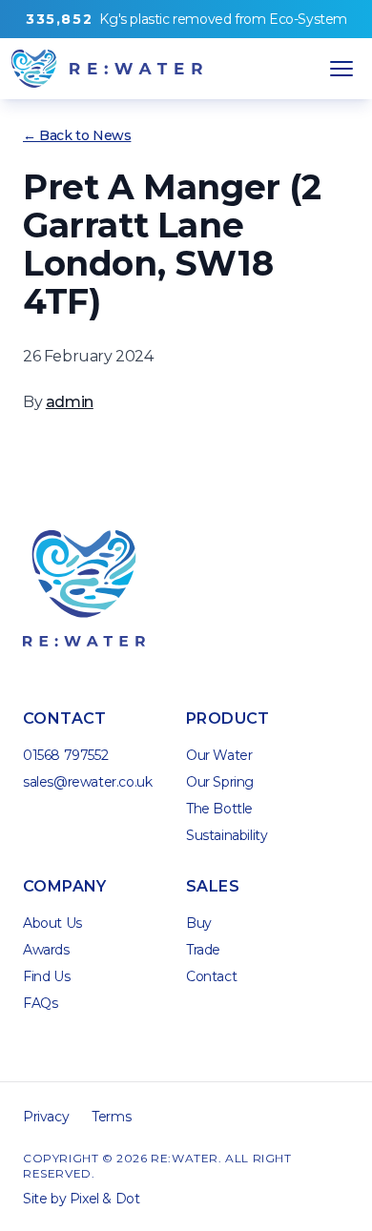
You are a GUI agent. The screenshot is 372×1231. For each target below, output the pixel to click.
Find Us (46, 976)
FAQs (40, 1003)
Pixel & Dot (105, 1198)
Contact (211, 976)
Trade (203, 949)
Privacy (46, 1116)
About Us (52, 923)
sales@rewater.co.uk (87, 781)
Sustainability (226, 835)
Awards (46, 949)
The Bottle (219, 808)
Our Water (219, 755)
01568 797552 (65, 755)
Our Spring (220, 781)
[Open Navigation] (341, 68)
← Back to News (77, 135)
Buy (199, 923)
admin (69, 402)
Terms (111, 1116)
